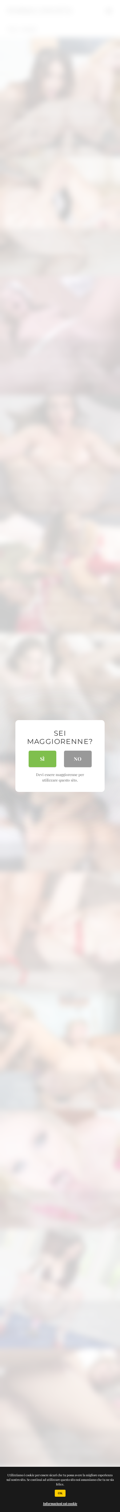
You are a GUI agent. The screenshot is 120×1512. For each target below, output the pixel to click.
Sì (42, 759)
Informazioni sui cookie (60, 1503)
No (78, 759)
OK (60, 1493)
